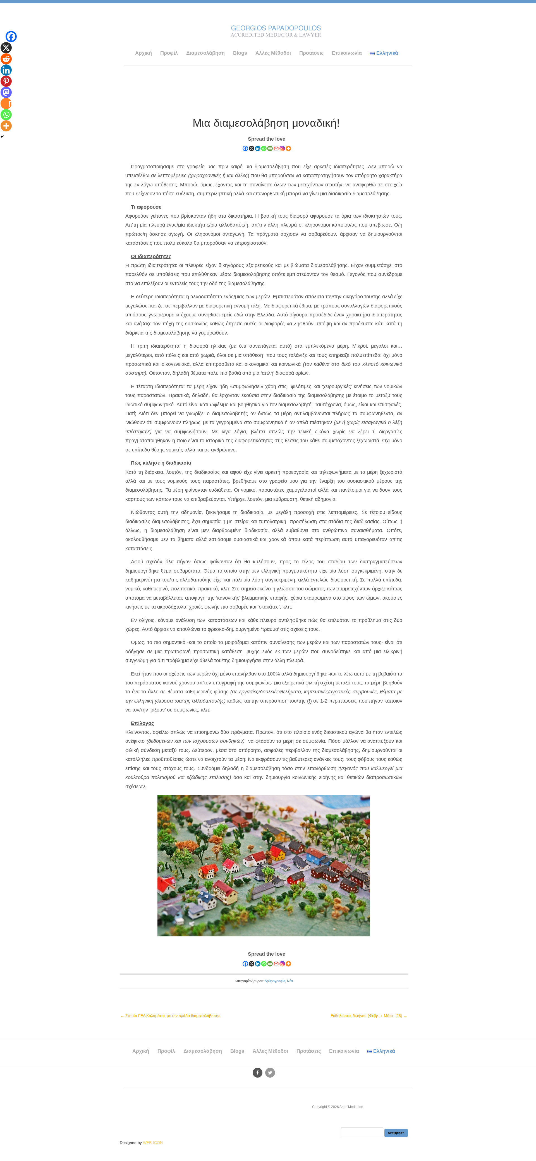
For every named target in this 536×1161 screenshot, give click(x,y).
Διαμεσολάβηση (205, 53)
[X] (251, 148)
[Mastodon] (6, 92)
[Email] (270, 148)
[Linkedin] (257, 148)
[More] (288, 148)
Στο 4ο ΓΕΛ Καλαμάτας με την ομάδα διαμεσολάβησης (170, 1015)
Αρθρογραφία (275, 981)
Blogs (240, 53)
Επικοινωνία (347, 53)
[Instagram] (282, 148)
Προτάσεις (311, 53)
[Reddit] (6, 58)
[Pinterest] (6, 81)
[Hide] (2, 136)
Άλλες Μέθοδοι (273, 53)
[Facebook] (245, 148)
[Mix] (6, 103)
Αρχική (143, 53)
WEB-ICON (153, 1142)
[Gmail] (276, 148)
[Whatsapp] (264, 148)
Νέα (290, 981)
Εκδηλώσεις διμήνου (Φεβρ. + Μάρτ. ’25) (369, 1015)
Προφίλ (169, 53)
